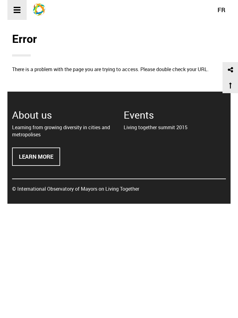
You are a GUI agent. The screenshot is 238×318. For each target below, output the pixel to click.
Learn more (39, 159)
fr (221, 10)
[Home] (41, 9)
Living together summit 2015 (155, 127)
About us (32, 114)
